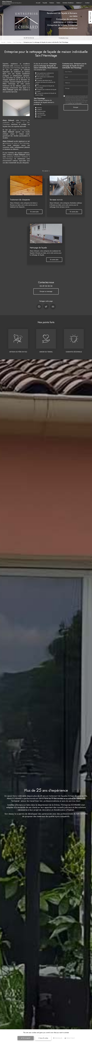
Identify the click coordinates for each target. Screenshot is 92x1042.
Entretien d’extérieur (68, 3)
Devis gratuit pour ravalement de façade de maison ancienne (44, 74)
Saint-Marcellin (41, 113)
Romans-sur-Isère (41, 111)
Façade (45, 3)
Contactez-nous (63, 38)
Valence (39, 117)
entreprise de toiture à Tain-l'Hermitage (17, 143)
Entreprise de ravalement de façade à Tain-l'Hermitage (16, 122)
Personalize (58, 1038)
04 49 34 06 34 (29, 38)
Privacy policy (70, 1038)
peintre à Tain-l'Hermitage (20, 130)
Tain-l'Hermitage (17, 42)
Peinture (52, 3)
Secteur (9, 42)
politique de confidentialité (74, 103)
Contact (87, 3)
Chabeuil (39, 109)
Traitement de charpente (20, 199)
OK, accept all (26, 1038)
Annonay (39, 107)
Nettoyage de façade (38, 247)
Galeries (78, 3)
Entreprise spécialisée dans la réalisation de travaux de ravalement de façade (45, 82)
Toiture (58, 3)
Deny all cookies (43, 1038)
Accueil (38, 3)
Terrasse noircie (56, 199)
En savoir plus (34, 212)
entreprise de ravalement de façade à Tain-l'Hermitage (16, 67)
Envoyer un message (46, 291)
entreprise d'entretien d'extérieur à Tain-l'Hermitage (16, 158)
